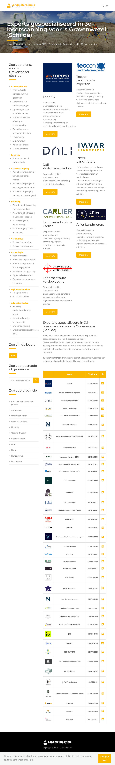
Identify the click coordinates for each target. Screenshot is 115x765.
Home (9, 44)
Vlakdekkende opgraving (24, 271)
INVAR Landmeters (85, 159)
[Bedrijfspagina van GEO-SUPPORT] (103, 652)
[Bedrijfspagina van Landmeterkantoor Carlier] (48, 416)
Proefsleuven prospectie (24, 259)
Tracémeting (18, 137)
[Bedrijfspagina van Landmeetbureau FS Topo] (103, 608)
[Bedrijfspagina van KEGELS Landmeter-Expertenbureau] (103, 436)
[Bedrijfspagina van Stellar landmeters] (103, 588)
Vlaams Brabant (18, 433)
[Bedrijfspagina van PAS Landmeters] (103, 481)
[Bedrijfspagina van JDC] (103, 634)
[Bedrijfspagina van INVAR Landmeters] (48, 408)
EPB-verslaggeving (21, 326)
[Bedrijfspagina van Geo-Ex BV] (103, 493)
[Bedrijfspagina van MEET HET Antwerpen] (103, 425)
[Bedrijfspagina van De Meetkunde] (103, 671)
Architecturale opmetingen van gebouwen (20, 94)
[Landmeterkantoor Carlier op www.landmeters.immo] (57, 213)
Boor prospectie (20, 255)
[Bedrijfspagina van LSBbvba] (103, 719)
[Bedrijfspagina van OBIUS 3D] (48, 643)
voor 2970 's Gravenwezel (49, 44)
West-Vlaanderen (19, 421)
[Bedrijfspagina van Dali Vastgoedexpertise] (48, 400)
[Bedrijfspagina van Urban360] (103, 703)
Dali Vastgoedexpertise (57, 166)
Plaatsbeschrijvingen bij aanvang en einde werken (24, 176)
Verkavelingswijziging (23, 242)
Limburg (15, 427)
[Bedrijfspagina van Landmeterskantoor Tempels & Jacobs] (103, 694)
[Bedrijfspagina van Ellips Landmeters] (103, 561)
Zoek (13, 355)
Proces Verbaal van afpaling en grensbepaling (21, 121)
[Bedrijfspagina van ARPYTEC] (103, 711)
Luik (13, 444)
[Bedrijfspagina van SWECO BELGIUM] (103, 569)
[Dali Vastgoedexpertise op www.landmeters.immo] (57, 150)
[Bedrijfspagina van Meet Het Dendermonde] (103, 599)
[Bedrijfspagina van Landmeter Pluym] (103, 547)
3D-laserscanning (21, 296)
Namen (14, 450)
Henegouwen (17, 455)
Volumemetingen (21, 144)
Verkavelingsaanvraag (23, 246)
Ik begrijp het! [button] (104, 758)
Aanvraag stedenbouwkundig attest (22, 310)
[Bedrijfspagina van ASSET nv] (103, 554)
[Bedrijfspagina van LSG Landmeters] (103, 502)
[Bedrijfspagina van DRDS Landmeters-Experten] (103, 625)
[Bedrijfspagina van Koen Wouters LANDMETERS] (103, 464)
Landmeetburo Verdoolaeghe (54, 279)
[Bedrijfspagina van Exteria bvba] (103, 577)
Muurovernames (20, 148)
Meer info (50, 133)
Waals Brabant (18, 438)
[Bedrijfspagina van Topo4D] (48, 383)
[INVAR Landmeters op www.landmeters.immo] (91, 146)
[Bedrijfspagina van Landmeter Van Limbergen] (103, 616)
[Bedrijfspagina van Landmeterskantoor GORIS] (103, 457)
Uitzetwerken (19, 140)
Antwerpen (16, 410)
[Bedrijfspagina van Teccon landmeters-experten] (48, 393)
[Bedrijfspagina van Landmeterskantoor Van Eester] (103, 510)
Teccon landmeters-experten (85, 80)
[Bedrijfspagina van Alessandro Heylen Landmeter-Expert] (103, 537)
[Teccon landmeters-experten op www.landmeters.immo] (91, 67)
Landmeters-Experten (25, 44)
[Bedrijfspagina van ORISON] (103, 528)
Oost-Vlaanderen (19, 415)
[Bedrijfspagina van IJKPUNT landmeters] (103, 682)
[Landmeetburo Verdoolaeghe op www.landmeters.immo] (57, 268)
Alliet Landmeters (90, 224)
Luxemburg (16, 461)
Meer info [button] (28, 760)
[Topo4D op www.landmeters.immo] (57, 77)
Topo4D (49, 97)
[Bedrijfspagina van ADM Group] (103, 519)
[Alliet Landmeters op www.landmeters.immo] (91, 214)
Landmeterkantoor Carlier (57, 224)
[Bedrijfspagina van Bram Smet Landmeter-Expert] (103, 661)
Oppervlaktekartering (23, 275)
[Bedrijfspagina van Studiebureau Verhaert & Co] (103, 471)
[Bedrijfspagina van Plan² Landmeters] (103, 448)
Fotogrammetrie (20, 292)
